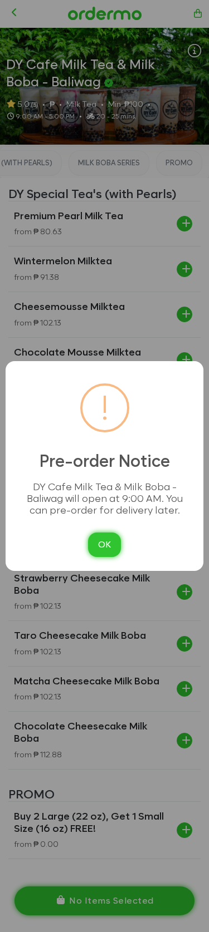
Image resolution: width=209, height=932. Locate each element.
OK (104, 544)
